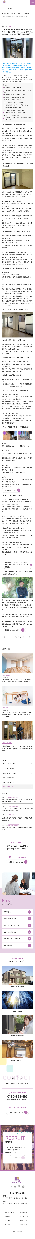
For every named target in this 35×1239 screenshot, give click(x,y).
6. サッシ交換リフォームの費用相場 (14, 110)
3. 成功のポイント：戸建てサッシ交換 (14, 95)
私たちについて (10, 1213)
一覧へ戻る (17, 637)
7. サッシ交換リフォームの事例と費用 (14, 112)
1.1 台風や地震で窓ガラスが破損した (14, 102)
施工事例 (7, 1224)
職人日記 (10, 8)
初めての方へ (24, 1224)
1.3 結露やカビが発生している (12, 107)
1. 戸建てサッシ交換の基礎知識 (12, 88)
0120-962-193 (17, 846)
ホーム (3, 8)
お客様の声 (23, 1213)
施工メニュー (24, 1216)
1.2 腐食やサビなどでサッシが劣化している (16, 105)
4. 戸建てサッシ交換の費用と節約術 (14, 97)
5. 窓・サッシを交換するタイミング (14, 100)
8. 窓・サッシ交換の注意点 (11, 115)
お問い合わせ (24, 1220)
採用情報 (7, 1216)
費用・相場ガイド (13, 26)
